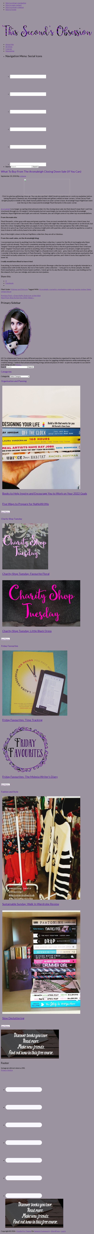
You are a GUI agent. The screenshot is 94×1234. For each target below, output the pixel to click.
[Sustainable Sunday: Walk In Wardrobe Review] (41, 899)
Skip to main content (14, 5)
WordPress (55, 1231)
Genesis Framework (42, 1231)
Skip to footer (11, 9)
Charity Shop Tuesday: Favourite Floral (25, 573)
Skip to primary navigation (16, 3)
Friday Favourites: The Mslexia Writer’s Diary (30, 776)
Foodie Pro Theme (24, 1231)
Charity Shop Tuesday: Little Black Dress (27, 631)
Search (8, 166)
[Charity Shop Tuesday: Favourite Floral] (25, 569)
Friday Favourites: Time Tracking (22, 720)
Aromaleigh (5, 209)
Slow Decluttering (13, 1018)
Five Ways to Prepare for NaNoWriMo (25, 504)
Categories (5, 376)
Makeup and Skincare (19, 289)
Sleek (89, 289)
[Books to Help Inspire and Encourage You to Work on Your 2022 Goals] (41, 488)
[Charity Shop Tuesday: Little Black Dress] (41, 626)
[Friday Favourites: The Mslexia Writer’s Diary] (25, 772)
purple (77, 289)
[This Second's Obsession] (47, 40)
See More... (5, 512)
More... (18, 365)
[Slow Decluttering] (41, 1013)
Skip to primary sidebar (15, 7)
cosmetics (53, 289)
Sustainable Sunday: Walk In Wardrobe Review (30, 904)
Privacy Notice (7, 1070)
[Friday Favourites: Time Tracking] (34, 715)
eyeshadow (62, 289)
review (83, 289)
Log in (63, 1231)
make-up (70, 289)
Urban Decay (6, 291)
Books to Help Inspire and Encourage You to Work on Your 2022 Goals (44, 493)
